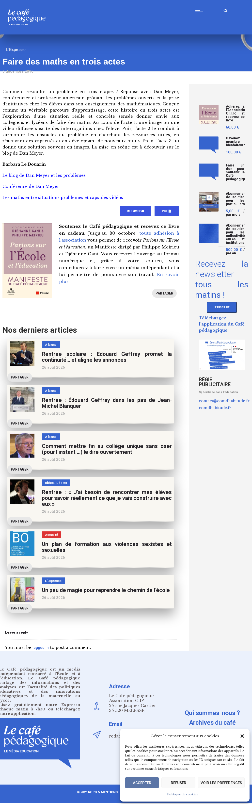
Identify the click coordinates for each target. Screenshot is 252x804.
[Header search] (225, 10)
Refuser (178, 783)
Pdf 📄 (167, 211)
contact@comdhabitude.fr (224, 400)
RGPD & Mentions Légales (110, 792)
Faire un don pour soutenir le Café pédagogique (235, 172)
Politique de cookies (182, 794)
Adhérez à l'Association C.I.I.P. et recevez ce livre (235, 113)
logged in (40, 647)
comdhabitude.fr (215, 407)
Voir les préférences (221, 783)
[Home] (28, 33)
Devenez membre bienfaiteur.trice (235, 141)
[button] (242, 736)
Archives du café (212, 722)
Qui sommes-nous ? (212, 713)
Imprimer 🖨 (135, 211)
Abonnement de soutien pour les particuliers (235, 199)
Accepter (142, 783)
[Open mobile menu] (200, 10)
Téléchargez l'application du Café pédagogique (222, 324)
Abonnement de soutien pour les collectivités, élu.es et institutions (235, 234)
